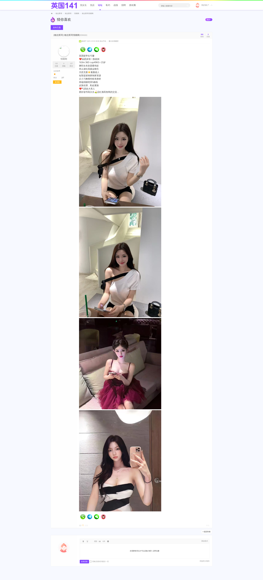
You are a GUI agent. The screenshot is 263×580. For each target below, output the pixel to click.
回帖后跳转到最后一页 (100, 561)
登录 (150, 551)
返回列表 (207, 532)
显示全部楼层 (113, 41)
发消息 (57, 82)
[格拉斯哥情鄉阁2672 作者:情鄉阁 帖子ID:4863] (120, 363)
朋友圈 (132, 5)
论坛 (100, 5)
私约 (108, 5)
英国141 (52, 14)
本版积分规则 (204, 561)
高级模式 (204, 541)
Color (87, 541)
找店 (92, 5)
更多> (209, 20)
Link (95, 541)
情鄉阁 (76, 13)
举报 (207, 525)
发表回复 (84, 562)
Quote (99, 541)
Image (91, 541)
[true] (187, 6)
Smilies (108, 541)
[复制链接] (83, 35)
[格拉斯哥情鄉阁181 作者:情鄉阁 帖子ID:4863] (120, 152)
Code (103, 541)
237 (71, 63)
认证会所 (57, 71)
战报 (116, 5)
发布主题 (57, 27)
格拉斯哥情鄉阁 (87, 13)
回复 (86, 525)
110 (56, 63)
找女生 (83, 5)
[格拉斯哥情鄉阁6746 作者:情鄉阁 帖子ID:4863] (120, 262)
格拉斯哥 (59, 13)
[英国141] (64, 5)
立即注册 (156, 551)
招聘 (123, 5)
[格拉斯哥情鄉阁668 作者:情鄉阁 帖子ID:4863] (120, 460)
